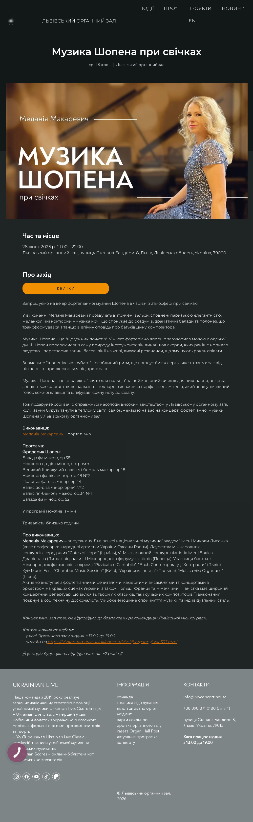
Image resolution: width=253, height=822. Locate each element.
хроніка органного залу (139, 725)
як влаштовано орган (137, 708)
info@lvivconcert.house (205, 697)
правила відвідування (137, 702)
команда (125, 697)
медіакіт (124, 714)
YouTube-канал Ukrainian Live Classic (50, 737)
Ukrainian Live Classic (35, 714)
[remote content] (65, 288)
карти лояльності (133, 720)
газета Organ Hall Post (138, 731)
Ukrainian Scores (31, 754)
